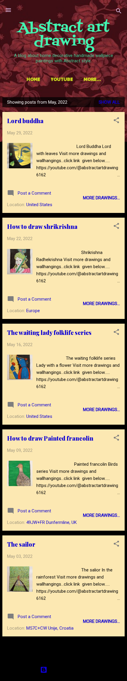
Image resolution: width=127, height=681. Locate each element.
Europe (33, 310)
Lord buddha (25, 121)
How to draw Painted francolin (50, 438)
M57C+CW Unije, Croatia (50, 628)
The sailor (21, 544)
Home (33, 79)
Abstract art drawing (63, 34)
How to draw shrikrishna (42, 226)
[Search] (118, 12)
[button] (116, 121)
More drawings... (101, 198)
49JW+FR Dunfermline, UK (51, 522)
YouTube (62, 79)
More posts (63, 648)
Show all (109, 102)
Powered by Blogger (67, 669)
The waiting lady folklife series (49, 332)
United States (39, 204)
